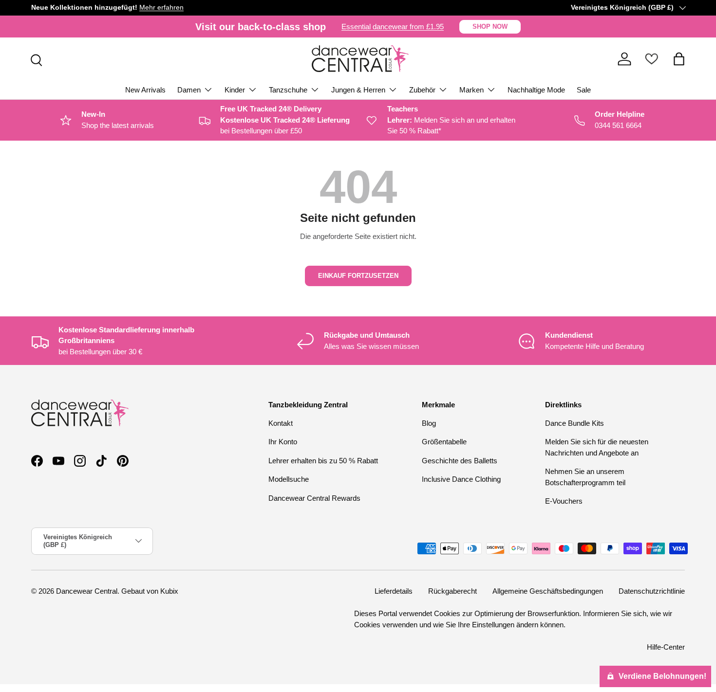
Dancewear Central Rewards (314, 498)
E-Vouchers (564, 501)
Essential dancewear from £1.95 (392, 26)
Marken (471, 90)
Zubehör (422, 90)
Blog (429, 423)
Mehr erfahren (161, 7)
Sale (584, 90)
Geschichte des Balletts (459, 460)
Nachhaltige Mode (536, 90)
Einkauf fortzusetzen (358, 275)
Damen (189, 90)
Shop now (490, 26)
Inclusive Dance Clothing (461, 479)
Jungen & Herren (358, 90)
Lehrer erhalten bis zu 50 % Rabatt (323, 460)
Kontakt (280, 423)
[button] (679, 59)
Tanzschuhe (288, 90)
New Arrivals (145, 90)
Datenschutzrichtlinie (652, 591)
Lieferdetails (394, 591)
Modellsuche (288, 479)
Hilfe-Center (666, 647)
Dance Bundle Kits (574, 423)
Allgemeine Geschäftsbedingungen (547, 591)
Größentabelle (444, 441)
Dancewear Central (86, 591)
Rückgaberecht (452, 591)
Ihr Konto (282, 441)
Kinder (235, 90)
